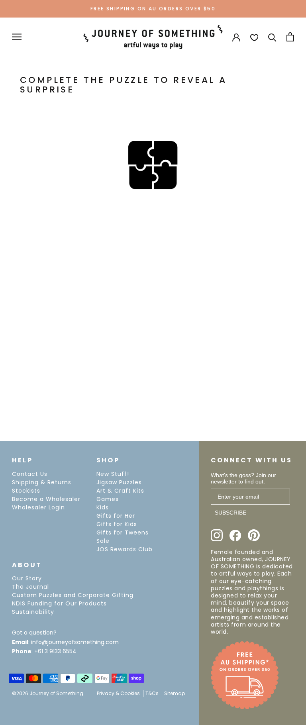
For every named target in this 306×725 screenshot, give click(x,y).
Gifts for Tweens (122, 532)
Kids (102, 507)
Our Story (27, 578)
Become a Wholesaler (46, 499)
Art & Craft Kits (120, 491)
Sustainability (33, 612)
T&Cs (152, 693)
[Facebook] (235, 535)
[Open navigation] (17, 36)
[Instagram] (217, 535)
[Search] (272, 37)
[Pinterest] (254, 535)
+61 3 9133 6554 (55, 651)
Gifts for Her (115, 516)
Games (107, 499)
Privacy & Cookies (118, 693)
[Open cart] (290, 36)
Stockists (26, 491)
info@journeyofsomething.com (75, 642)
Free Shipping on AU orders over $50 (153, 8)
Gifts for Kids (116, 524)
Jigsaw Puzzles (119, 482)
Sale (103, 541)
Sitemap (174, 693)
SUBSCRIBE (230, 512)
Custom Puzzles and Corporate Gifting (72, 595)
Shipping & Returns (41, 482)
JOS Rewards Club (124, 549)
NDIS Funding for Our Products (59, 603)
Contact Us (29, 474)
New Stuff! (112, 474)
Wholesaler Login (38, 507)
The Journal (30, 587)
